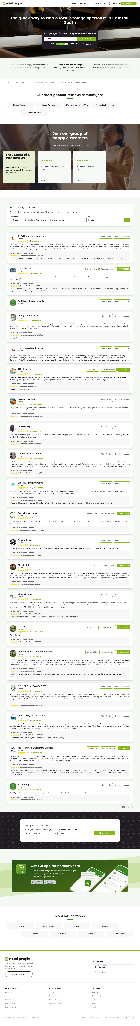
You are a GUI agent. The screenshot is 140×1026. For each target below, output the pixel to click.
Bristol (77, 926)
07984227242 (123, 513)
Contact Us (119, 1017)
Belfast (21, 926)
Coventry (63, 934)
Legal (94, 1007)
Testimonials (10, 996)
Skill (88, 217)
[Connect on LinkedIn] (133, 1017)
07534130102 (124, 370)
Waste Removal (35, 112)
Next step (86, 39)
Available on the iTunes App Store (37, 882)
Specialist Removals (105, 105)
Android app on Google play (50, 882)
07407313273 (124, 566)
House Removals (48, 105)
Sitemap (111, 1017)
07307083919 (123, 269)
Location (14, 217)
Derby (91, 934)
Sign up (51, 992)
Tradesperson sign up (19, 974)
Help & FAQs (10, 1003)
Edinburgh (119, 934)
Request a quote (122, 237)
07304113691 (124, 748)
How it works (10, 1000)
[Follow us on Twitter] (126, 1017)
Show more (70, 941)
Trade (51, 217)
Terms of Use (84, 1017)
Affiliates (95, 1003)
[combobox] (29, 220)
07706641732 (124, 627)
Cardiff (35, 934)
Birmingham (49, 926)
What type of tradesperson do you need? (41, 830)
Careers (94, 1000)
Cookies (104, 1017)
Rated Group (96, 996)
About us (95, 992)
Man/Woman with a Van (77, 105)
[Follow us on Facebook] (130, 1017)
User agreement (11, 1007)
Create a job (9, 992)
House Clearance (20, 105)
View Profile (106, 237)
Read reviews (36, 241)
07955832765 (123, 652)
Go (127, 220)
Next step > (104, 833)
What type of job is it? (68, 830)
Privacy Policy (95, 1017)
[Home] (8, 83)
